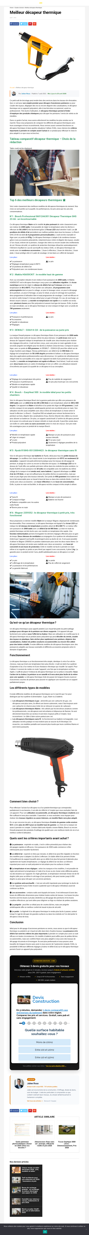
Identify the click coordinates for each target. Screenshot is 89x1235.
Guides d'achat (19, 7)
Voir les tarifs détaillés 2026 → (56, 1066)
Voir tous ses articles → (35, 1101)
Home (11, 7)
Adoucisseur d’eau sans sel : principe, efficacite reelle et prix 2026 (44, 1144)
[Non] (86, 1229)
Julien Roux (25, 93)
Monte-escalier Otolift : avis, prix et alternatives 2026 (31, 1210)
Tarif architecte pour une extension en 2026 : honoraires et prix (31, 1179)
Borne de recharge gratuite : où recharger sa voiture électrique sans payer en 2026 (30, 1190)
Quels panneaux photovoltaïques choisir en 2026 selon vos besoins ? (22, 1145)
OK (45, 1232)
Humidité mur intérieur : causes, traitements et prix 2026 (31, 1200)
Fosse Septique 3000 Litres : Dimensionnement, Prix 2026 (66, 1145)
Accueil (12, 87)
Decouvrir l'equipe (50, 1101)
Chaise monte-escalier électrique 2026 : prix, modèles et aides (30, 1169)
